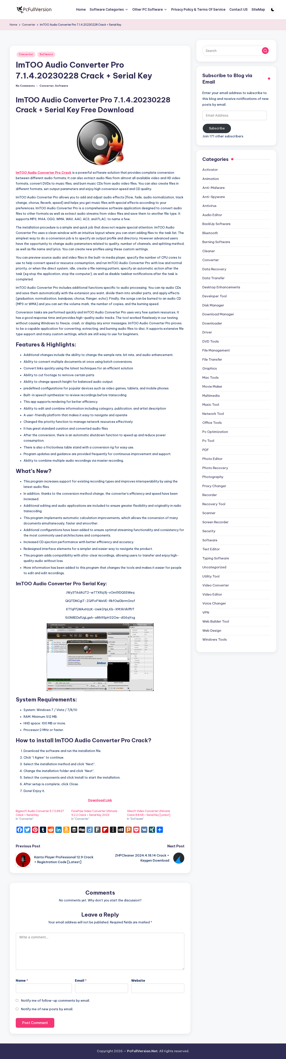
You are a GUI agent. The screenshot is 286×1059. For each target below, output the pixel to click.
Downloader (212, 323)
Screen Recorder (215, 522)
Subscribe (217, 128)
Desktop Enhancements (221, 287)
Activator (210, 170)
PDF (205, 450)
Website (138, 980)
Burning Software (216, 242)
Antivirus (209, 206)
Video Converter (215, 585)
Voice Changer (214, 603)
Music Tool (210, 405)
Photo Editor (212, 459)
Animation (210, 179)
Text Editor (211, 549)
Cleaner (208, 251)
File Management (216, 350)
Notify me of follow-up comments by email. (55, 1000)
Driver (207, 332)
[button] (265, 50)
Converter (26, 54)
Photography (212, 477)
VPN (205, 613)
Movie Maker (212, 387)
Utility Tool (210, 576)
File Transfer (212, 360)
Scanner (209, 513)
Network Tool (213, 414)
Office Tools (212, 423)
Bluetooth (210, 233)
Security (208, 531)
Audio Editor (212, 215)
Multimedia (211, 396)
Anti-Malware (213, 188)
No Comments (25, 85)
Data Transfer (213, 278)
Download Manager (218, 314)
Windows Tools (214, 640)
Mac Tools (210, 378)
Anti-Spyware (213, 197)
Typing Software (215, 558)
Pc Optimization (215, 432)
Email (81, 980)
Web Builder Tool (215, 621)
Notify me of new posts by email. (47, 1009)
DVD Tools (210, 341)
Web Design (211, 631)
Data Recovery (214, 269)
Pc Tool (208, 441)
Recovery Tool (213, 504)
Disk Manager (213, 305)
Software (46, 54)
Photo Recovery (215, 468)
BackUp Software (216, 224)
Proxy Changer (214, 486)
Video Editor (212, 594)
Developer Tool (214, 296)
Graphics (209, 368)
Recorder (209, 495)
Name (22, 980)
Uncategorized (214, 567)
